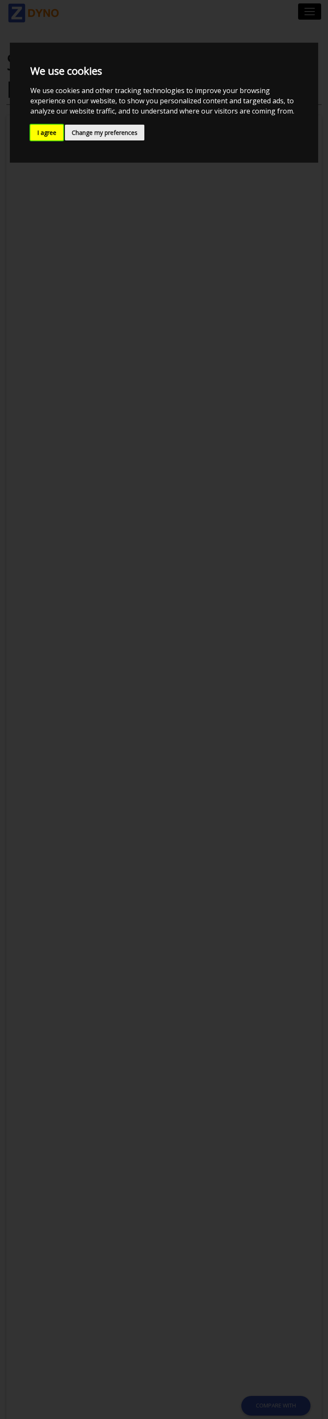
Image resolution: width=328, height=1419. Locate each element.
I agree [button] (46, 132)
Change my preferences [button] (105, 132)
